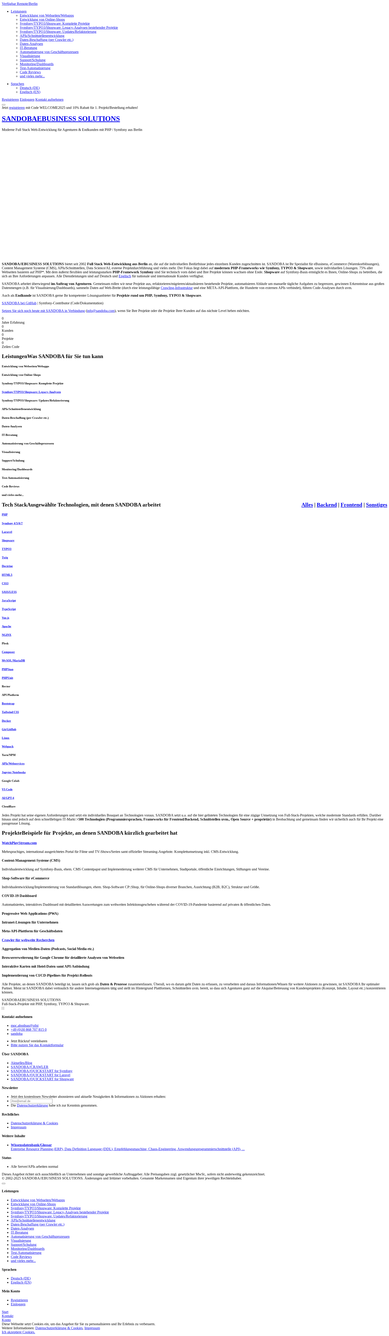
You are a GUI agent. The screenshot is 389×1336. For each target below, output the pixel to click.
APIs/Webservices (13, 763)
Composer (8, 652)
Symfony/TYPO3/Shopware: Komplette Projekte (55, 23)
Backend (327, 505)
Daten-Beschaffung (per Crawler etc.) (46, 40)
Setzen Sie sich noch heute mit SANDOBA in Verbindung (43, 311)
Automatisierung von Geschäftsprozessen (49, 52)
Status (6, 1158)
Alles (307, 505)
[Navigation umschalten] (3, 104)
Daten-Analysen (31, 44)
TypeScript (9, 609)
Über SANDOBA (15, 1054)
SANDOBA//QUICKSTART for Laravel (40, 1075)
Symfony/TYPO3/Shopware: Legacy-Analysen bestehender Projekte (69, 27)
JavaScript (9, 600)
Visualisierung (30, 56)
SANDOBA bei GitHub (19, 303)
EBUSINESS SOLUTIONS (61, 118)
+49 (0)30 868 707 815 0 (29, 1029)
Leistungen (19, 11)
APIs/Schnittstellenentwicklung (42, 36)
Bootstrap (8, 703)
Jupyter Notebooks (14, 772)
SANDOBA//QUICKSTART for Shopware (42, 1079)
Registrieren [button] (10, 99)
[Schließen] (3, 1183)
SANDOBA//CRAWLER (29, 1067)
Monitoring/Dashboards (37, 64)
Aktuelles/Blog (21, 1063)
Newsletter (10, 1088)
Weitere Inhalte (13, 1136)
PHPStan (7, 669)
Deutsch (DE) (30, 88)
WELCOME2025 (52, 108)
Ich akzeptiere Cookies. (18, 1332)
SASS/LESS (9, 592)
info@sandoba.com (101, 311)
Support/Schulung (32, 60)
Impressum (18, 1127)
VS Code (7, 789)
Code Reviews (30, 72)
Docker (6, 720)
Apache (6, 626)
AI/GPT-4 (8, 798)
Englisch (125, 276)
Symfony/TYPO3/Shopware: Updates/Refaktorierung (58, 32)
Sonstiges (376, 505)
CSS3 (5, 583)
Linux (5, 738)
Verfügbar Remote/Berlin (20, 4)
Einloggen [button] (27, 99)
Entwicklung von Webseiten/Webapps (47, 15)
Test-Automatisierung (35, 68)
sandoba (17, 1034)
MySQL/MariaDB (13, 660)
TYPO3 (6, 549)
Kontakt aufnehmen (17, 1017)
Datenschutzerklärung (32, 1105)
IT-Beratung (28, 48)
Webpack (8, 746)
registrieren (17, 108)
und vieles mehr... (32, 76)
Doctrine (7, 566)
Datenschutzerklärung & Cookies (34, 1123)
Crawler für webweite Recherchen (28, 940)
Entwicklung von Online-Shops (42, 19)
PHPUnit (7, 677)
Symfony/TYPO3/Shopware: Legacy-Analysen (31, 392)
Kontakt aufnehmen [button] (49, 99)
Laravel (7, 532)
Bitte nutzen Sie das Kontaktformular (37, 1045)
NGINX (6, 635)
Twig (5, 557)
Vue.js (5, 617)
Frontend (351, 505)
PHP (5, 514)
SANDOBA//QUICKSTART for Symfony (41, 1071)
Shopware (8, 540)
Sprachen (17, 84)
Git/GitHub (9, 729)
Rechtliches (10, 1114)
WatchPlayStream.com (19, 843)
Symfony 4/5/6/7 (12, 523)
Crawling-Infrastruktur (177, 288)
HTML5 (7, 574)
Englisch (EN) (30, 92)
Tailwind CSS (10, 712)
